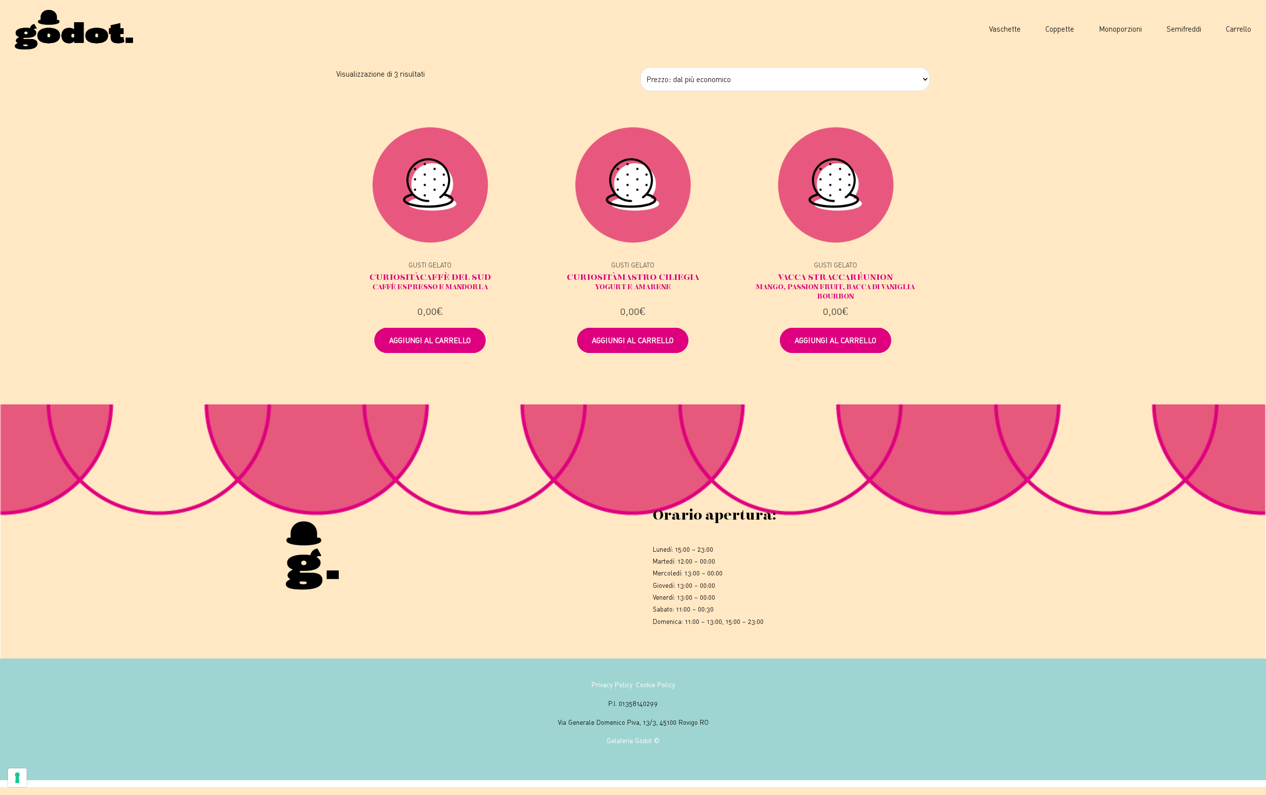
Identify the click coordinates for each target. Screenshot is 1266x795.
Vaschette (1005, 28)
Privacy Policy (612, 685)
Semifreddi (1184, 28)
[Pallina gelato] (430, 185)
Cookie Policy (655, 685)
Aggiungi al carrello (430, 340)
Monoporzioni (1120, 28)
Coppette (1059, 28)
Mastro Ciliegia (633, 281)
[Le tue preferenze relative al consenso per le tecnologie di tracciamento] (17, 777)
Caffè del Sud (430, 281)
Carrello (1238, 28)
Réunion (835, 286)
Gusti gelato (430, 265)
